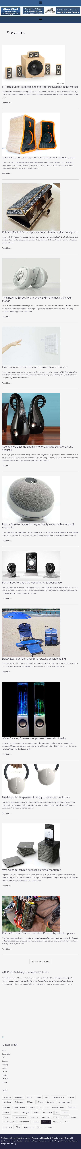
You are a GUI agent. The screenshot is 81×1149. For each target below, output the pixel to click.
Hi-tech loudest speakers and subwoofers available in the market (40, 86)
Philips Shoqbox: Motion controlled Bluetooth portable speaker (38, 933)
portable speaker (9, 1122)
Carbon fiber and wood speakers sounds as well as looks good (38, 157)
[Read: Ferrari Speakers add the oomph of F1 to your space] (31, 566)
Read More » (6, 102)
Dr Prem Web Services (18, 1141)
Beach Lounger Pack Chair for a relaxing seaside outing (34, 658)
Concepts (32, 1107)
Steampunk (57, 1122)
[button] (40, 3)
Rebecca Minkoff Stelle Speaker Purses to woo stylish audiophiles (40, 232)
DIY (3, 1058)
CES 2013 (30, 1102)
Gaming (5, 1065)
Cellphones (6, 1054)
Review (4, 1082)
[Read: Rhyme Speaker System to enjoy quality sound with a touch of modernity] (31, 499)
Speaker (36, 1122)
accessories (19, 1097)
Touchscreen (28, 1127)
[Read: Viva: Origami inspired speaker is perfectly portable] (31, 846)
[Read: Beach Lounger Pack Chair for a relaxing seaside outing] (31, 633)
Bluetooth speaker (58, 1097)
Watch (39, 1127)
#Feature (7, 1097)
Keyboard (45, 1117)
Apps (4, 1050)
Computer (51, 1102)
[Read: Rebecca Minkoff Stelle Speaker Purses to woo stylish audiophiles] (31, 207)
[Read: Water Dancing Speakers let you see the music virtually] (31, 709)
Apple (39, 1097)
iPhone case (34, 1117)
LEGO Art (64, 1117)
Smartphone (24, 1122)
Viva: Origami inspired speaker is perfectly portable (31, 869)
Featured (72, 1107)
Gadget (16, 1113)
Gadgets (5, 1061)
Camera (71, 1097)
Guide (4, 1068)
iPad (57, 1112)
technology (8, 1127)
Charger (40, 1102)
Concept (7, 1107)
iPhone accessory (20, 1117)
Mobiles (5, 1075)
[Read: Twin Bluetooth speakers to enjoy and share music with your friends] (31, 277)
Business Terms (43, 1141)
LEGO (55, 1117)
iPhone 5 (7, 1117)
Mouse (73, 1117)
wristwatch (49, 1127)
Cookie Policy (54, 1141)
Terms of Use (32, 1141)
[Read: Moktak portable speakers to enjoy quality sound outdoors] (31, 780)
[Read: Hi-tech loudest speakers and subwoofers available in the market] (33, 65)
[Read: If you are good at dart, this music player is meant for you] (31, 346)
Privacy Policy (67, 1141)
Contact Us (64, 984)
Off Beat (5, 1079)
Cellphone (7, 1102)
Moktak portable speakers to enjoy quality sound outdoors (36, 797)
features (6, 1112)
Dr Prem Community (57, 1138)
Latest (4, 1072)
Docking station (58, 1107)
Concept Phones (19, 1107)
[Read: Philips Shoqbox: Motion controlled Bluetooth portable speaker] (31, 913)
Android (30, 1097)
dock (47, 1107)
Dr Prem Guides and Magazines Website (16, 1138)
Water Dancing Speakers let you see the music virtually (34, 738)
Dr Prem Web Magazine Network (30, 978)
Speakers (46, 1122)
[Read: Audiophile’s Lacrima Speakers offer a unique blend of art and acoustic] (31, 419)
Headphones (47, 1112)
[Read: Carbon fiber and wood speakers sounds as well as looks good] (31, 134)
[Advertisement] (20, 1015)
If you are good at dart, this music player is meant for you (34, 367)
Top (18, 1127)
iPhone (65, 1113)
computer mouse (64, 1102)
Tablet (67, 1122)
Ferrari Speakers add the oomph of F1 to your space (32, 582)
